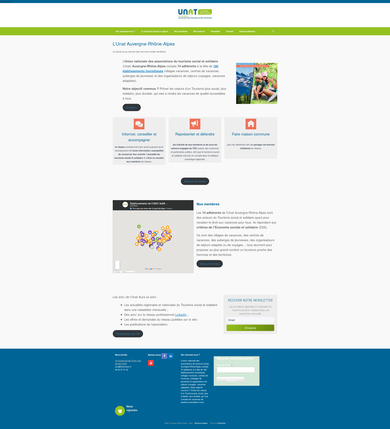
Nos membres (180, 31)
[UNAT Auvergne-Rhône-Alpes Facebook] (164, 356)
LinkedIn (181, 314)
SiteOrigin (222, 423)
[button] (272, 31)
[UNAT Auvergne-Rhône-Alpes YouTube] (151, 363)
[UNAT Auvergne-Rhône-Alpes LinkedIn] (171, 356)
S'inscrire (250, 328)
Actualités (215, 31)
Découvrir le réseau (209, 263)
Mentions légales (201, 423)
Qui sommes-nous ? (125, 31)
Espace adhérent (247, 31)
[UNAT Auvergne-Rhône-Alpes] (195, 14)
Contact (229, 31)
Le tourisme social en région (154, 31)
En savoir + (131, 107)
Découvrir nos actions (195, 181)
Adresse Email (224, 365)
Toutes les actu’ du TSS (128, 333)
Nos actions (199, 31)
